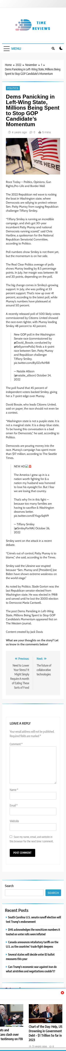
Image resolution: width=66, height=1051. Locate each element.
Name (14, 790)
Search (9, 886)
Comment (16, 744)
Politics (12, 88)
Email (14, 805)
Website (14, 821)
